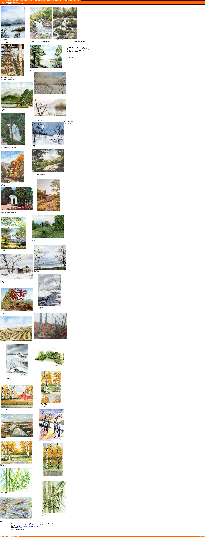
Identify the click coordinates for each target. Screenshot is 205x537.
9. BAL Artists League (47, 0)
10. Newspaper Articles (55, 0)
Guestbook (74, 0)
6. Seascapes (31, 0)
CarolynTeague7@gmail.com (32, 526)
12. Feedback (70, 0)
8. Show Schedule (41, 0)
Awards (78, 0)
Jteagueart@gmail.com (20, 526)
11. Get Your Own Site (63, 0)
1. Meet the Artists (6, 0)
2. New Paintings (12, 0)
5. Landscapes (25, 0)
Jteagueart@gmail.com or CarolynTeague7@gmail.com (9, 536)
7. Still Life (35, 0)
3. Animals (17, 0)
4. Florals (21, 0)
